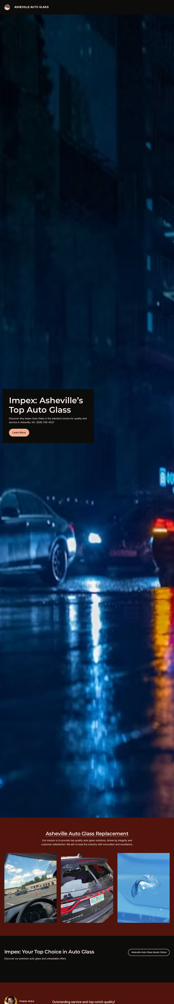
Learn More (19, 432)
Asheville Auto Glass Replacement (87, 834)
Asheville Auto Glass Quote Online (149, 952)
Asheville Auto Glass (31, 7)
